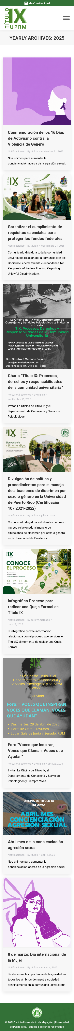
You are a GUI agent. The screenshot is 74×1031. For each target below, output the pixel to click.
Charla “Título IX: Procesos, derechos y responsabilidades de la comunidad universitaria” (35, 381)
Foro (10, 394)
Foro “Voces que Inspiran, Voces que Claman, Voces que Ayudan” (35, 750)
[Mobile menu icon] (66, 18)
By (32, 151)
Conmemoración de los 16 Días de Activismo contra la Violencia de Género (36, 138)
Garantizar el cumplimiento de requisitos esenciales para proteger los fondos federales (35, 232)
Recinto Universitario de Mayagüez (33, 1022)
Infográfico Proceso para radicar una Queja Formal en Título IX (33, 607)
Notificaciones (16, 151)
